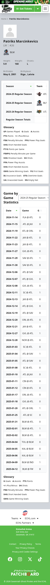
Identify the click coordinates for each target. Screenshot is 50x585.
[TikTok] (40, 559)
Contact (12, 544)
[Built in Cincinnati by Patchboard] (25, 573)
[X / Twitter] (30, 559)
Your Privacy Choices (25, 548)
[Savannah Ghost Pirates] (7, 9)
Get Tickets (26, 8)
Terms (38, 544)
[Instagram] (20, 559)
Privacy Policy (26, 544)
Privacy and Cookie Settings (25, 551)
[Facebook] (10, 559)
